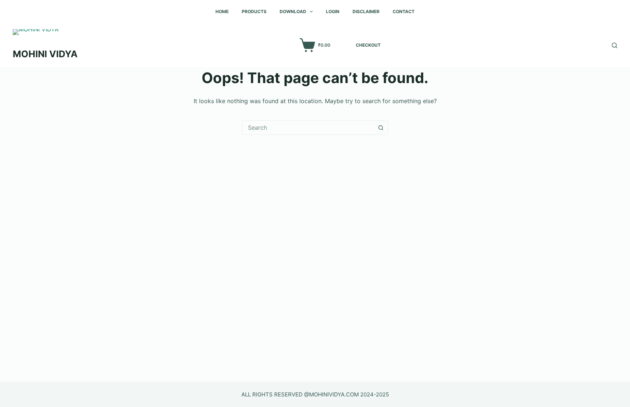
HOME (222, 11)
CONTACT (404, 11)
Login (332, 11)
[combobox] (308, 127)
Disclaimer (366, 11)
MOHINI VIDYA (45, 53)
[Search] (614, 45)
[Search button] (381, 127)
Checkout (368, 45)
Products (254, 11)
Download (293, 11)
